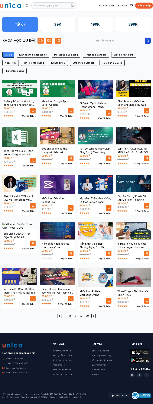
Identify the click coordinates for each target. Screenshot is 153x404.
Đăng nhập (144, 5)
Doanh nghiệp (107, 5)
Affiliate (95, 374)
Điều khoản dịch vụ (62, 369)
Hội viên (122, 5)
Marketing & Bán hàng (66, 54)
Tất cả (20, 24)
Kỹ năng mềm (58, 63)
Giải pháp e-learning (101, 355)
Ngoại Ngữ (10, 63)
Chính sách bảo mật (62, 374)
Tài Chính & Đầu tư (112, 63)
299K (133, 24)
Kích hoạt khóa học (62, 360)
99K (57, 24)
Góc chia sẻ (59, 365)
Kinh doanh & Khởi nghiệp (33, 54)
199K (95, 24)
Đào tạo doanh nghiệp (102, 360)
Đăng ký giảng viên (101, 351)
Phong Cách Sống (14, 71)
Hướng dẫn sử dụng (62, 355)
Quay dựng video (100, 365)
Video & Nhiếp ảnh (124, 54)
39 (87, 315)
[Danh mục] (26, 5)
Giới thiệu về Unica (62, 351)
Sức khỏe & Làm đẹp (84, 63)
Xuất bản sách (98, 369)
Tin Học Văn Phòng (34, 63)
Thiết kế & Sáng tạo (95, 54)
